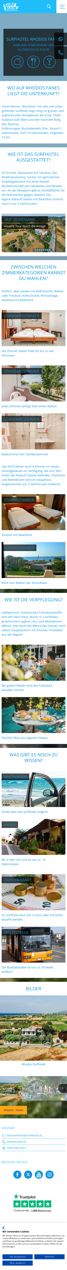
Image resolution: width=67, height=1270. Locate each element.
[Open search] (49, 6)
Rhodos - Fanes (13, 1110)
